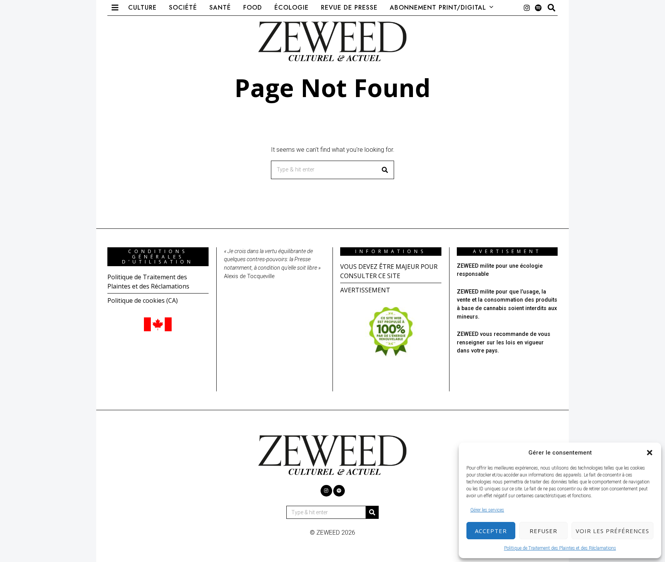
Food (252, 7)
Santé (220, 7)
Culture (142, 7)
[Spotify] (538, 7)
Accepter (491, 531)
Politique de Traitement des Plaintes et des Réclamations (560, 548)
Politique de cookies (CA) (142, 300)
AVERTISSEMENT (365, 290)
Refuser (543, 531)
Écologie (291, 7)
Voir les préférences (612, 531)
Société (183, 7)
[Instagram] (527, 7)
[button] (649, 452)
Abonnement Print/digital (438, 7)
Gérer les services (487, 510)
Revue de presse (349, 7)
